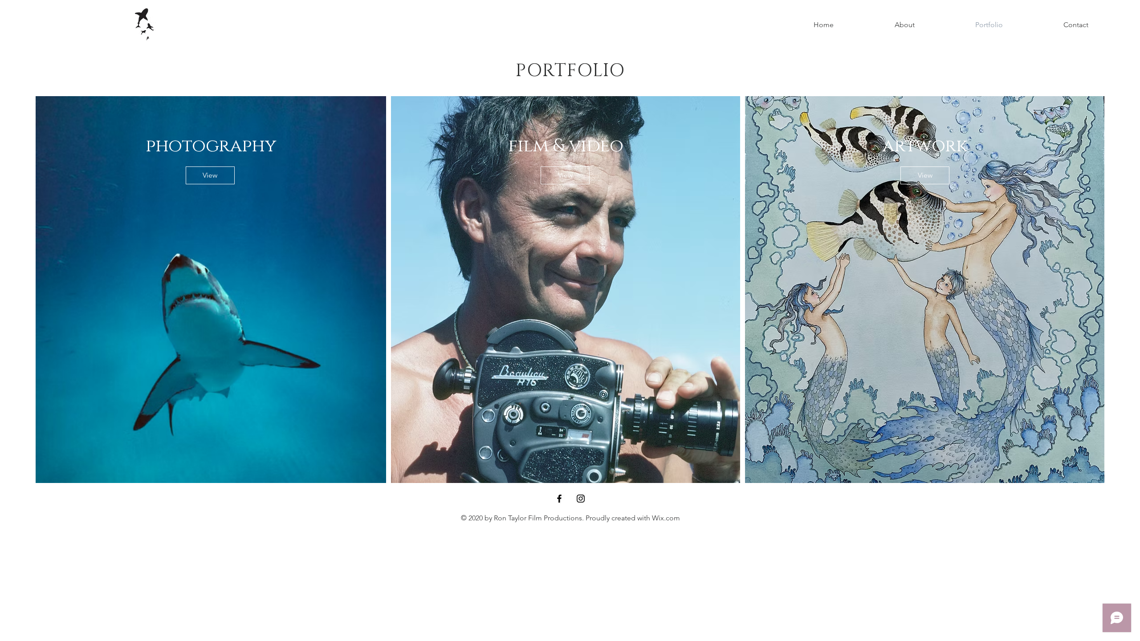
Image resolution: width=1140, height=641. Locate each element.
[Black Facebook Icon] (559, 498)
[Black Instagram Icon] (580, 498)
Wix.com (666, 518)
